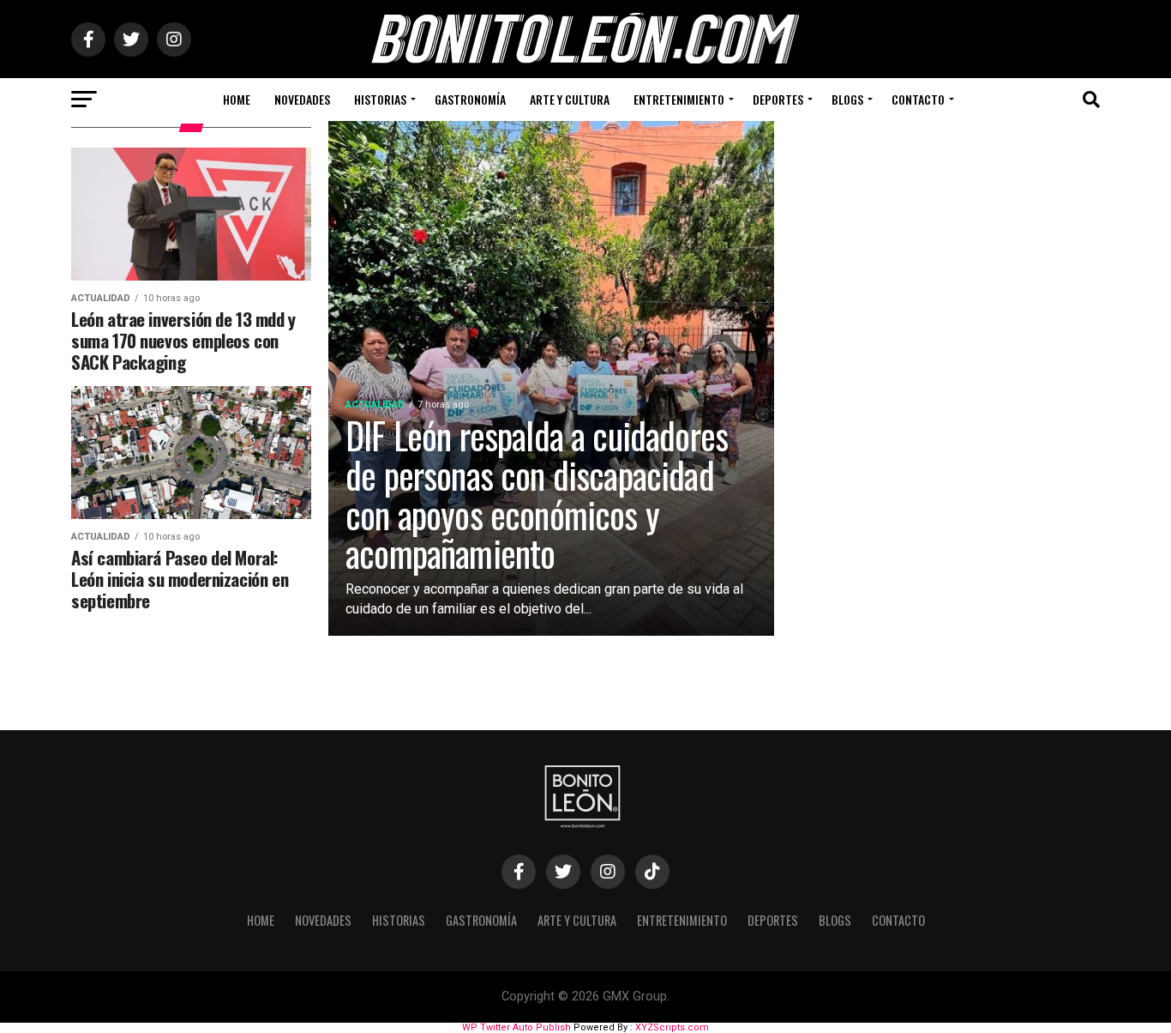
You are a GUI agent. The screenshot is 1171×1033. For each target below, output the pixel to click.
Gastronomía (470, 99)
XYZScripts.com (672, 1027)
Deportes (778, 99)
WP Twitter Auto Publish (516, 1027)
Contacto (918, 99)
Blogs (847, 99)
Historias (380, 99)
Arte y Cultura (570, 99)
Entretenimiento (679, 99)
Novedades (302, 99)
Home (236, 99)
